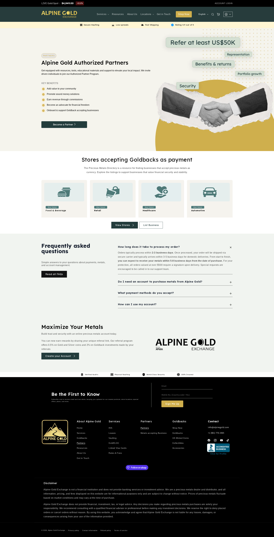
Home (79, 428)
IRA (110, 428)
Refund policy (105, 530)
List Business (151, 225)
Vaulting (112, 438)
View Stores (122, 225)
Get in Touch (83, 458)
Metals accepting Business (154, 433)
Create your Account (58, 356)
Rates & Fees (115, 453)
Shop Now (177, 428)
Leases (112, 433)
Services (81, 433)
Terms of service (120, 530)
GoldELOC (114, 443)
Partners (81, 443)
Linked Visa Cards (117, 448)
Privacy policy (73, 530)
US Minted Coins (180, 438)
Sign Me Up (172, 403)
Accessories (178, 448)
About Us (81, 453)
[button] (102, 14)
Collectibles (178, 443)
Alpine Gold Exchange (56, 530)
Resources (82, 448)
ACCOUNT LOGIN (224, 3)
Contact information (89, 530)
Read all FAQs (54, 274)
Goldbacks (82, 438)
